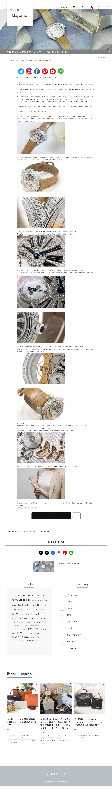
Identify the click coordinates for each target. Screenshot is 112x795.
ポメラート (18, 629)
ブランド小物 (72, 595)
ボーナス (77, 737)
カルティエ (44, 738)
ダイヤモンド (11, 60)
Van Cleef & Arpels (21, 605)
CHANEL (34, 596)
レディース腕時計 (47, 60)
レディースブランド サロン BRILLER (27, 77)
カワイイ (17, 614)
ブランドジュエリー (75, 635)
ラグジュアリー (38, 60)
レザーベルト (42, 633)
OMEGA (34, 600)
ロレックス (35, 637)
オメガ (35, 609)
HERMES (25, 600)
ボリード (10, 742)
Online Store (64, 7)
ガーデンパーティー (12, 735)
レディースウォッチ (57, 740)
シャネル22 (84, 735)
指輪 (34, 640)
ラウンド (23, 629)
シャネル (29, 614)
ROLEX (38, 600)
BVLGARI (17, 596)
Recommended (72, 648)
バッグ (29, 622)
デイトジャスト (37, 618)
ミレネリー (29, 60)
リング (30, 633)
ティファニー (28, 618)
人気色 (31, 641)
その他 (69, 628)
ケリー (24, 614)
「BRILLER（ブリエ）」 (45, 503)
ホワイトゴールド (20, 60)
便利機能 (70, 608)
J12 (31, 600)
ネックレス (43, 618)
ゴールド (58, 738)
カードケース (22, 735)
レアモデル (35, 633)
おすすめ (43, 605)
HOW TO (70, 602)
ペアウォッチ (34, 625)
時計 (43, 743)
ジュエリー (38, 614)
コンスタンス (17, 737)
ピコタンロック (32, 740)
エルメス (28, 609)
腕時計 (38, 641)
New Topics (71, 642)
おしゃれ (34, 604)
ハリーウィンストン (19, 622)
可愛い (83, 737)
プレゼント (27, 625)
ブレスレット (18, 625)
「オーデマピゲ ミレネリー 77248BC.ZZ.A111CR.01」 (32, 111)
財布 (16, 742)
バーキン (34, 622)
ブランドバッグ (73, 622)
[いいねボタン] (51, 515)
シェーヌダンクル (26, 737)
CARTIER (26, 595)
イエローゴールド (18, 609)
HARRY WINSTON (53, 735)
